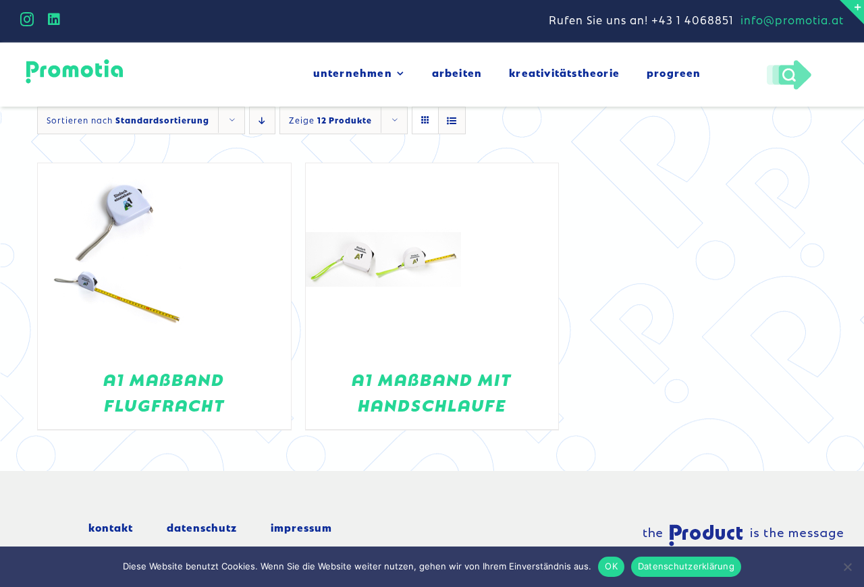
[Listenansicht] (452, 120)
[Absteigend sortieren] (262, 120)
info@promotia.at (792, 19)
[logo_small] (74, 61)
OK (611, 566)
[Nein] (847, 567)
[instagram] (27, 19)
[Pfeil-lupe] (789, 63)
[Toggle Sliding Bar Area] (852, 12)
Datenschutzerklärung (686, 566)
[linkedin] (54, 19)
